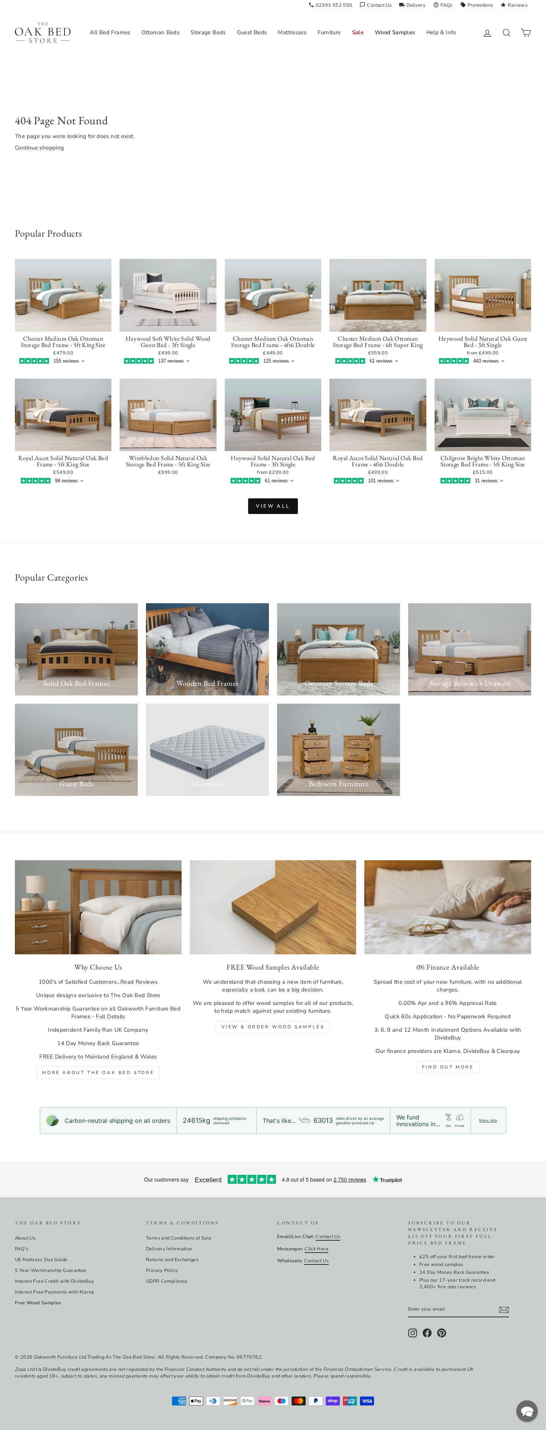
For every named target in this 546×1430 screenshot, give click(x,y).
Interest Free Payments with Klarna (54, 1292)
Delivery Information (169, 1249)
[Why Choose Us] (98, 907)
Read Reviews (139, 982)
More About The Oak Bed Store (98, 1073)
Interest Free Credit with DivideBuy (54, 1281)
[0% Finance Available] (447, 907)
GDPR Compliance (167, 1281)
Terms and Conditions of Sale (179, 1238)
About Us (25, 1238)
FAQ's (21, 1249)
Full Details (110, 1016)
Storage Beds (208, 32)
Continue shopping (39, 147)
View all (273, 506)
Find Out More (448, 1067)
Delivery (412, 5)
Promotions (476, 5)
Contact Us (375, 5)
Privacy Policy (162, 1270)
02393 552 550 (330, 5)
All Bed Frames (110, 32)
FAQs (443, 5)
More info (488, 1120)
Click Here (316, 1249)
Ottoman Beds (161, 32)
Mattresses (292, 32)
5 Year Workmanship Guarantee (51, 1270)
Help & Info (441, 32)
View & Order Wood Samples (272, 1027)
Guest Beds (252, 32)
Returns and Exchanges (172, 1259)
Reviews (513, 5)
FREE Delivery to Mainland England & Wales (98, 1056)
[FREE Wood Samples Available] (273, 907)
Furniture (329, 32)
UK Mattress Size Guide (41, 1259)
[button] (527, 1411)
